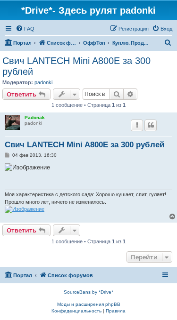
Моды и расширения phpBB (88, 304)
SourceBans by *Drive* (88, 292)
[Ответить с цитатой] (150, 125)
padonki (43, 82)
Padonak (35, 117)
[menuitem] (25, 28)
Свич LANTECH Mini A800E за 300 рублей (76, 66)
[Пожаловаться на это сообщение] (137, 125)
